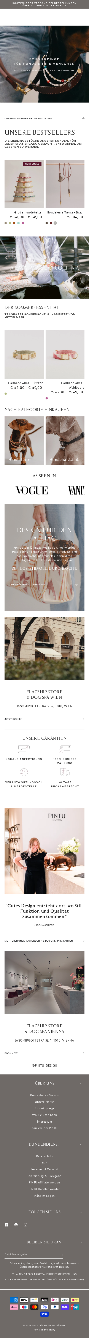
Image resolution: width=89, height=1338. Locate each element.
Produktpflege (44, 1108)
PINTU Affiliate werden (44, 1182)
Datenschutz (44, 1156)
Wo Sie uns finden (44, 1115)
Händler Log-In (44, 1195)
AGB (45, 1163)
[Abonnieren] (61, 1255)
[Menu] (6, 17)
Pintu (35, 1325)
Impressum (44, 1121)
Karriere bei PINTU (44, 1128)
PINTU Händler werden (44, 1189)
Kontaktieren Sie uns (44, 1095)
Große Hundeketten (28, 212)
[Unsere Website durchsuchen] (82, 17)
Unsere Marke (44, 1101)
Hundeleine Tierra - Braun (65, 212)
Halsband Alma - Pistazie (25, 383)
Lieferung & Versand (44, 1169)
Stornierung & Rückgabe (44, 1176)
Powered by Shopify (44, 1330)
